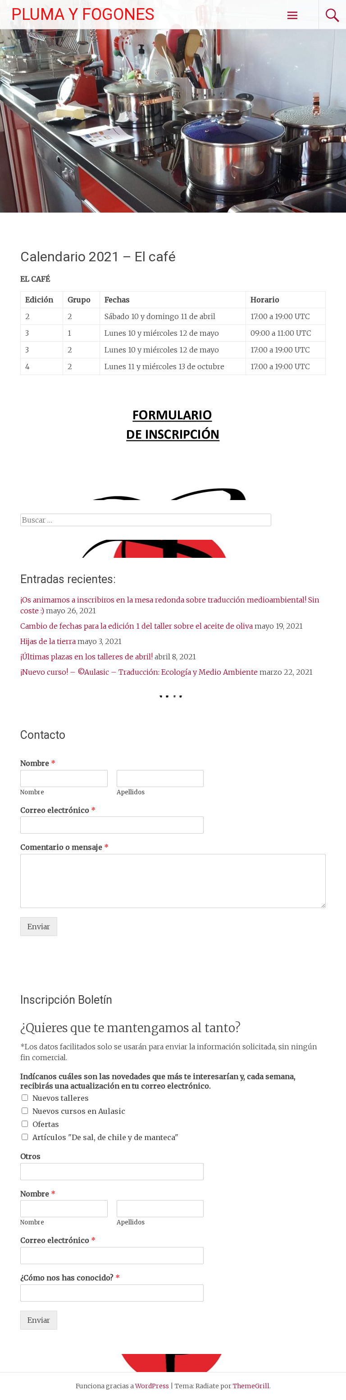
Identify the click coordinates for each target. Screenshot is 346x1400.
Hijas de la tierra (48, 641)
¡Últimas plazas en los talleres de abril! (86, 656)
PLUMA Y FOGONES (83, 14)
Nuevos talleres (60, 1098)
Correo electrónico (58, 810)
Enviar (38, 926)
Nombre (37, 763)
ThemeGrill (251, 1386)
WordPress (152, 1386)
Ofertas (45, 1124)
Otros (30, 1156)
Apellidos (131, 792)
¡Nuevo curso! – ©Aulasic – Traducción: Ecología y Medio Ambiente (139, 672)
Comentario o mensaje (64, 847)
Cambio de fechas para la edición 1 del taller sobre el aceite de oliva (136, 625)
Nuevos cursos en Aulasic (78, 1111)
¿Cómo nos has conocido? (70, 1277)
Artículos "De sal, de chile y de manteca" (105, 1137)
